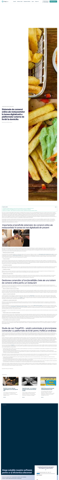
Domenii (14, 1)
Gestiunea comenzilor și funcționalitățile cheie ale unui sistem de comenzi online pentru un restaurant (17, 209)
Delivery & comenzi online (10, 106)
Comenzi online (4, 106)
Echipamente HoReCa (27, 1)
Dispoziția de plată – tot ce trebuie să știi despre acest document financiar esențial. (29, 389)
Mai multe (4, 397)
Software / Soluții (19, 1)
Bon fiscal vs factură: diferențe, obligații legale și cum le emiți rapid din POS (10, 389)
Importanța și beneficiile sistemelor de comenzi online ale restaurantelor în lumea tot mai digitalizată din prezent (18, 208)
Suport (33, 1)
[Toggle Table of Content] (55, 207)
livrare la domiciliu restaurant (8, 122)
